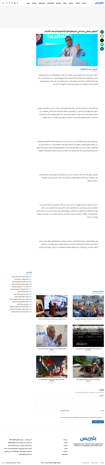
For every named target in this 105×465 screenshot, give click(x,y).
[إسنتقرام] (12, 3)
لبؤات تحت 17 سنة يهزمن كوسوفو (21, 287)
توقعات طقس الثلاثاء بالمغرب (22, 297)
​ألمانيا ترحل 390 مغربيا (24, 291)
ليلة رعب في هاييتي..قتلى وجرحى (22, 294)
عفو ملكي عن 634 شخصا (24, 304)
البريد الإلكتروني (64, 410)
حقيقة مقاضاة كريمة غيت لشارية (21, 302)
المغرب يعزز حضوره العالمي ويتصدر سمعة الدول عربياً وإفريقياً (51, 380)
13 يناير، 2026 (94, 71)
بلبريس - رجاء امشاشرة (89, 69)
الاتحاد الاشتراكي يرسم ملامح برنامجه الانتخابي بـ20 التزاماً (51, 319)
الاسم (102, 410)
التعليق (101, 395)
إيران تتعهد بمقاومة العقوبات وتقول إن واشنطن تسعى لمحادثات (88, 349)
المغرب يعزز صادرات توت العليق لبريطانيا (20, 299)
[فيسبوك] (17, 3)
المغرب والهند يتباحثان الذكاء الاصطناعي (20, 309)
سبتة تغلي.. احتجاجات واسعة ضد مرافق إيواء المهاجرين (88, 319)
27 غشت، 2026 (88, 321)
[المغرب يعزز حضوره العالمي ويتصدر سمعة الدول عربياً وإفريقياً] (51, 367)
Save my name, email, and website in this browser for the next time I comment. (81, 417)
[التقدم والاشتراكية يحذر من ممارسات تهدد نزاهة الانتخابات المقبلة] (51, 336)
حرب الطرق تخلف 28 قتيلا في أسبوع (21, 281)
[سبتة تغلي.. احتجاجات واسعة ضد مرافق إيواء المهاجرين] (88, 306)
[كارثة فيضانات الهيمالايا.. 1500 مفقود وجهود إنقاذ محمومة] (88, 367)
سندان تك (3, 463)
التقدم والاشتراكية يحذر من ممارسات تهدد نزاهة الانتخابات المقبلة (52, 349)
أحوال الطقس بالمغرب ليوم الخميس (21, 276)
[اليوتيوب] (15, 3)
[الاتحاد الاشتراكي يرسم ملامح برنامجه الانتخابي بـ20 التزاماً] (51, 306)
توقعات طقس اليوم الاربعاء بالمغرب (21, 284)
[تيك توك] (9, 3)
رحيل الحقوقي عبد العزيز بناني (22, 279)
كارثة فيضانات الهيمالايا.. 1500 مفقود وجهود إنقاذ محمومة (88, 380)
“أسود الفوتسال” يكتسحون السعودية (20, 289)
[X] (7, 3)
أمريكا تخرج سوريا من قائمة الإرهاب (21, 312)
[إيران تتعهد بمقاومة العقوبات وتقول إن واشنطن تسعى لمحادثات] (88, 336)
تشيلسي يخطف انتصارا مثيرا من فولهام (20, 306)
